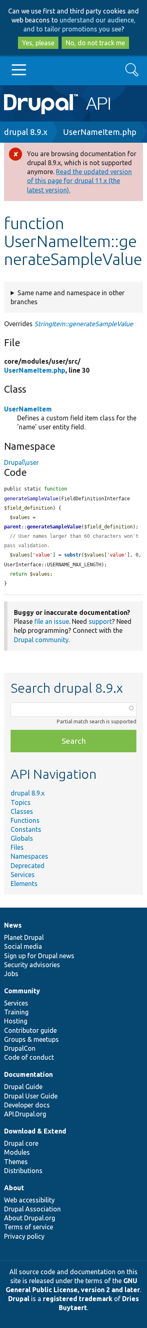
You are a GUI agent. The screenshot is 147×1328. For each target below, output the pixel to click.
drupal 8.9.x (25, 132)
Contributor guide (30, 1030)
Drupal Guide (23, 1086)
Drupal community (41, 639)
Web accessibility (29, 1200)
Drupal (18, 1298)
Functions (25, 820)
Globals (22, 838)
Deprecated (28, 865)
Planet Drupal (24, 937)
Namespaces (29, 856)
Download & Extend (35, 1131)
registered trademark (77, 1298)
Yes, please (38, 42)
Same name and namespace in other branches (68, 297)
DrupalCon (20, 1048)
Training (16, 1012)
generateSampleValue (54, 527)
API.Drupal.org (25, 1114)
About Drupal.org (29, 1218)
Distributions (23, 1170)
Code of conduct (29, 1057)
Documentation (28, 1074)
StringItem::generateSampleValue (83, 323)
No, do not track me (95, 42)
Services (23, 874)
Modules (17, 1152)
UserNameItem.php (99, 132)
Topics (21, 802)
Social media (23, 946)
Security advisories (32, 964)
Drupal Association (32, 1209)
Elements (24, 883)
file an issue (51, 621)
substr (72, 555)
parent (12, 527)
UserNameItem (28, 409)
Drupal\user (21, 462)
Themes (16, 1161)
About (14, 1187)
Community (22, 990)
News (13, 925)
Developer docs (27, 1105)
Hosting (15, 1021)
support (100, 621)
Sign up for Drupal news (39, 955)
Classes (22, 811)
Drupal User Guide (31, 1096)
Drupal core (21, 1143)
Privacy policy (24, 1236)
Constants (26, 829)
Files (17, 847)
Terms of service (28, 1227)
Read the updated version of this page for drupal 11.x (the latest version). (79, 180)
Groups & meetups (31, 1039)
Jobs (11, 973)
